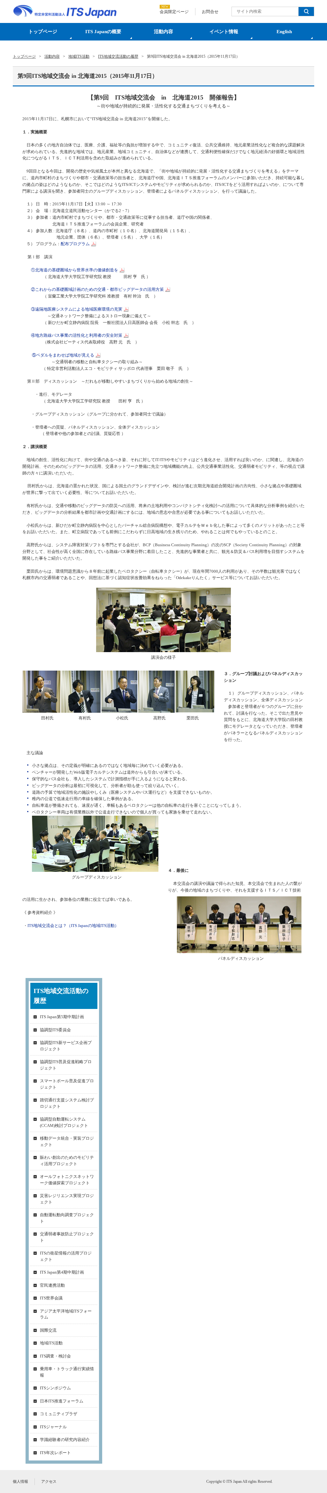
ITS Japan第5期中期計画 (62, 1016)
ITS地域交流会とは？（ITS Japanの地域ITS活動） (73, 925)
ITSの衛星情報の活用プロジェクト (66, 1256)
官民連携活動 (52, 1285)
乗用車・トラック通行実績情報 (67, 1372)
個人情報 (20, 1481)
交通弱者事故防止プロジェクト (67, 1237)
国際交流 (48, 1330)
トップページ (42, 31)
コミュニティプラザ (58, 1413)
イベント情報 (223, 31)
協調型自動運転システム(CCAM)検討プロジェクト (64, 1122)
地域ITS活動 (51, 1343)
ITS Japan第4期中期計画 (62, 1272)
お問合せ (210, 11)
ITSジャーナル (53, 1426)
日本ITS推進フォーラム (61, 1401)
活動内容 (163, 31)
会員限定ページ (174, 11)
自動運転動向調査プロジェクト (67, 1218)
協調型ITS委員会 (55, 1029)
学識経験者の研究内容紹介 (65, 1439)
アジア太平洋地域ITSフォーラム (66, 1314)
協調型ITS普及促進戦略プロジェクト (66, 1064)
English (284, 31)
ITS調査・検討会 (55, 1356)
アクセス (49, 1481)
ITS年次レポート (55, 1452)
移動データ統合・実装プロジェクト (67, 1141)
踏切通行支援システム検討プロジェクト (67, 1103)
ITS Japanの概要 (103, 31)
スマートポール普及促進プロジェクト (67, 1084)
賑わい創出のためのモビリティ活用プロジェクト (67, 1160)
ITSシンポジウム (55, 1388)
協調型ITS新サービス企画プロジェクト (66, 1045)
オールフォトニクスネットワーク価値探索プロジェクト (67, 1179)
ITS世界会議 (51, 1298)
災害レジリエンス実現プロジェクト (67, 1198)
